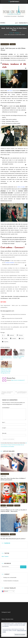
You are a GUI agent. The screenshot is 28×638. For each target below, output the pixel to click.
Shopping (12, 44)
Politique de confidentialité (9, 577)
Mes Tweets (5, 556)
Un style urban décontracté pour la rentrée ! (13, 538)
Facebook (7, 543)
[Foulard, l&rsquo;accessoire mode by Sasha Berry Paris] (6, 352)
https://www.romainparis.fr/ (18, 380)
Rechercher (22, 23)
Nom (3, 422)
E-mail (4, 428)
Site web (4, 433)
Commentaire (6, 407)
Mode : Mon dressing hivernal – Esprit (18, 357)
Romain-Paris (11, 378)
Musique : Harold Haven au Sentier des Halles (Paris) (7, 393)
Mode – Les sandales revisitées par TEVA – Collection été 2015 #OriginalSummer (6, 371)
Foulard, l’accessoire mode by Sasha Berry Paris (6, 357)
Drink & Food (10, 505)
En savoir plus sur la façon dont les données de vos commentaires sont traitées (14, 444)
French (6, 591)
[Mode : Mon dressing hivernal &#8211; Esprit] (18, 352)
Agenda (3, 505)
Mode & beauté (4, 44)
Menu (3, 23)
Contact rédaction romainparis (10, 581)
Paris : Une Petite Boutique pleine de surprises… (21, 392)
